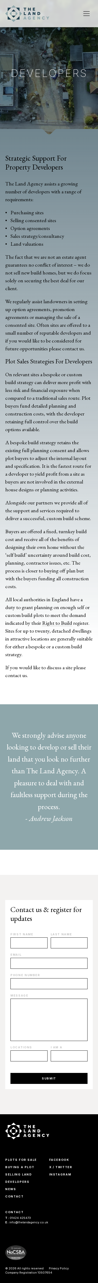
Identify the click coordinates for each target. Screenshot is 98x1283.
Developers (17, 1182)
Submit (49, 1078)
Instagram (60, 1174)
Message (19, 995)
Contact (14, 1196)
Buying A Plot (19, 1167)
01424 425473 (18, 1218)
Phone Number (25, 975)
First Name (21, 934)
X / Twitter (60, 1167)
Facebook (59, 1160)
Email (15, 954)
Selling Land (18, 1174)
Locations (21, 1047)
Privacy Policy (59, 1268)
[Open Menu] (86, 13)
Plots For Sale (21, 1160)
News (10, 1189)
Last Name (61, 934)
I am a (56, 1047)
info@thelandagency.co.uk (26, 1222)
